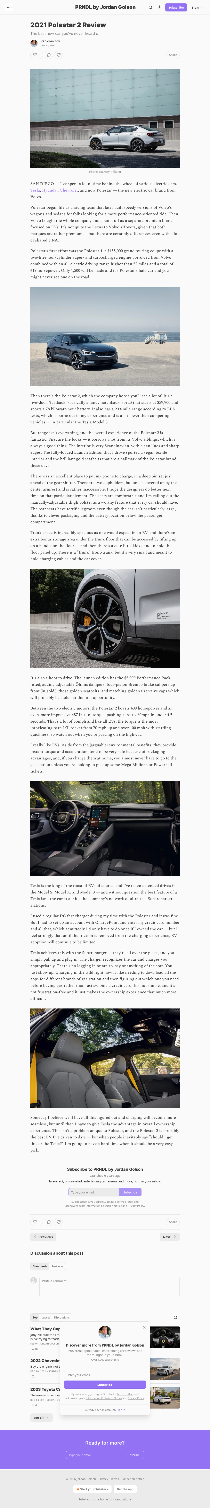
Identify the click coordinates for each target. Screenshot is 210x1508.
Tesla (35, 190)
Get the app (125, 1489)
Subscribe (176, 7)
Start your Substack (94, 1489)
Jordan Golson (50, 41)
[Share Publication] (159, 7)
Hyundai (50, 190)
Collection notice (132, 1479)
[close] (144, 1327)
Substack (85, 1499)
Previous (46, 1237)
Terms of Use (125, 1394)
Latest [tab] (46, 1317)
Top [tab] (35, 1317)
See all (39, 1418)
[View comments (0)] (49, 55)
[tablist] (48, 1266)
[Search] (150, 7)
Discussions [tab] (62, 1317)
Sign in (197, 7)
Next (167, 1237)
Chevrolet (69, 190)
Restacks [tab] (57, 1266)
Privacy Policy (136, 1398)
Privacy (103, 1479)
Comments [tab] (40, 1266)
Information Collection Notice (104, 1398)
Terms (115, 1479)
